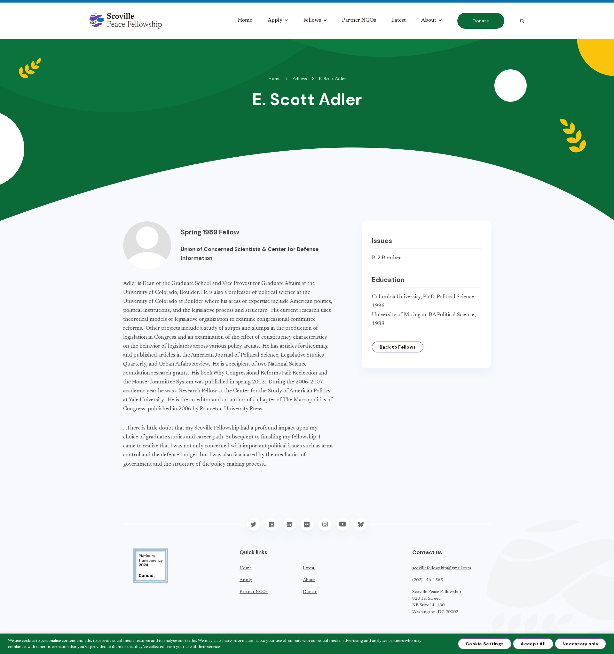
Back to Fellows (398, 347)
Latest (398, 20)
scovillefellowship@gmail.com (441, 568)
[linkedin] (289, 524)
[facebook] (271, 524)
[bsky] (360, 524)
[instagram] (325, 524)
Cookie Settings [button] (485, 644)
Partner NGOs (359, 20)
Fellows (312, 20)
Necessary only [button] (580, 644)
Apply (275, 20)
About (428, 20)
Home (245, 20)
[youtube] (342, 524)
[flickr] (307, 524)
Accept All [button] (533, 644)
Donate (481, 21)
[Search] (522, 21)
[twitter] (253, 524)
